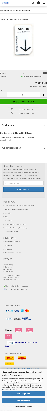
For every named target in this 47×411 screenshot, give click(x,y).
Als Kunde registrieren (12, 242)
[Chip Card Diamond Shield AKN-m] (23, 40)
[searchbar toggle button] (33, 3)
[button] (3, 95)
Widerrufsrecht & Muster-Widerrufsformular (20, 206)
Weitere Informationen (23, 406)
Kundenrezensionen (11, 147)
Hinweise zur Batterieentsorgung (16, 209)
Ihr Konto (8, 245)
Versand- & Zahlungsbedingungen (17, 228)
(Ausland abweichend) (34, 76)
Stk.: (1, 91)
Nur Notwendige (23, 400)
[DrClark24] (4, 3)
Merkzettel (8, 249)
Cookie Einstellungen (12, 232)
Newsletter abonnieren (13, 253)
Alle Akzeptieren (23, 394)
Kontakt (8, 213)
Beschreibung (8, 125)
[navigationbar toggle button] (44, 3)
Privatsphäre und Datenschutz (15, 224)
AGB (6, 217)
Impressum (9, 220)
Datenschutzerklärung (9, 389)
